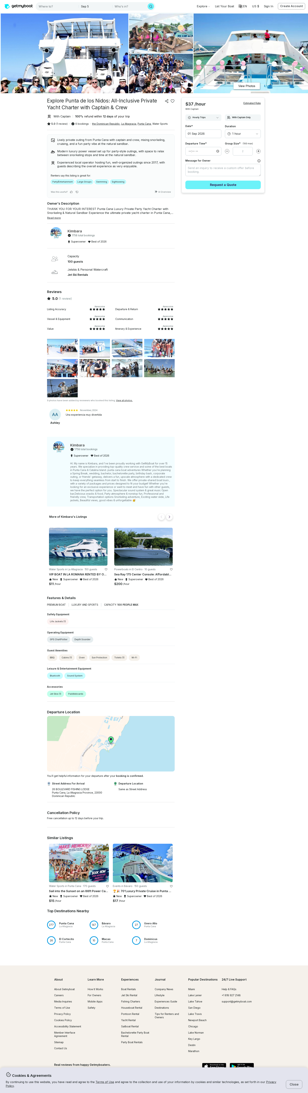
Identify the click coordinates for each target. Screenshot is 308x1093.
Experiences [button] (130, 979)
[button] (224, 6)
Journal (160, 979)
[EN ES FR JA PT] (243, 6)
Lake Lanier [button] (195, 995)
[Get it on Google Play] (242, 1067)
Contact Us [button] (60, 1048)
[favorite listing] (172, 101)
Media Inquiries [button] (63, 1001)
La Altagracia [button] (128, 123)
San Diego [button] (194, 1007)
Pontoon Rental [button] (130, 1013)
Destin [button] (192, 1045)
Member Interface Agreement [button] (64, 1034)
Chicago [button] (193, 1026)
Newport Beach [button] (197, 1020)
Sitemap (59, 1042)
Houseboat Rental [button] (131, 1007)
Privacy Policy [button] (62, 1013)
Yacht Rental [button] (128, 1020)
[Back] (161, 517)
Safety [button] (91, 1007)
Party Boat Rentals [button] (132, 1042)
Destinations (162, 1007)
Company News (164, 989)
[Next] (169, 517)
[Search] (151, 6)
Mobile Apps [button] (95, 1001)
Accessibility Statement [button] (67, 1026)
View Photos (246, 86)
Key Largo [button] (194, 1038)
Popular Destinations (203, 979)
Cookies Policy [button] (63, 1020)
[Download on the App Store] (214, 1067)
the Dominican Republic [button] (106, 123)
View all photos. (124, 400)
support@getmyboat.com (237, 1001)
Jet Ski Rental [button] (129, 995)
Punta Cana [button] (144, 123)
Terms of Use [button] (105, 1082)
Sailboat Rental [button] (130, 1026)
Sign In (268, 6)
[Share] (167, 101)
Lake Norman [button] (196, 1032)
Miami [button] (191, 989)
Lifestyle (160, 995)
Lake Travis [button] (195, 1013)
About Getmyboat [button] (64, 989)
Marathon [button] (193, 1051)
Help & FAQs (229, 989)
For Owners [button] (94, 995)
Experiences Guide (166, 1001)
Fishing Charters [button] (130, 1001)
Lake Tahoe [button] (195, 1001)
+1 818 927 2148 (231, 995)
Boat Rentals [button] (128, 989)
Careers (59, 995)
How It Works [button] (95, 989)
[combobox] (57, 6)
